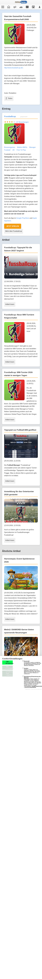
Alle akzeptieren (9, 662)
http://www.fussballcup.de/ (13, 68)
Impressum (27, 689)
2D (13, 150)
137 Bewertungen (22, 122)
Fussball (7, 150)
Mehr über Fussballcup (13, 231)
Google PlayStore (22, 218)
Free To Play (21, 150)
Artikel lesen (9, 304)
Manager (32, 147)
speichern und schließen (9, 673)
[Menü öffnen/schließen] (2, 6)
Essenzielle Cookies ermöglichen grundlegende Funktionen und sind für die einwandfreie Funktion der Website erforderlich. (32, 663)
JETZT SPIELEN (12, 226)
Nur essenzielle (9, 667)
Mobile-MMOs (22, 147)
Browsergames (9, 147)
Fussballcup (10, 116)
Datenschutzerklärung (36, 689)
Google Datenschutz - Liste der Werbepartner (33, 686)
